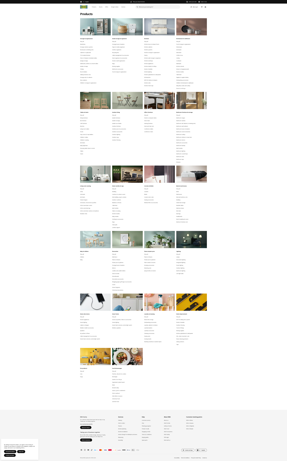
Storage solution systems (86, 47)
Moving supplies (116, 66)
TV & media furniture (85, 55)
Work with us (167, 440)
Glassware (178, 52)
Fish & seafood (116, 393)
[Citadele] (110, 450)
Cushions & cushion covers (118, 194)
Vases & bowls (115, 273)
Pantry (145, 55)
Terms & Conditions (147, 434)
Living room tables (84, 129)
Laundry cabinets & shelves (151, 325)
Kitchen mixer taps (148, 85)
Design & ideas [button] (114, 7)
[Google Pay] (138, 450)
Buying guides (145, 437)
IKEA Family (167, 434)
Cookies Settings (10, 455)
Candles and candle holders (118, 270)
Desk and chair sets (149, 126)
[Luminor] (119, 450)
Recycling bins (115, 52)
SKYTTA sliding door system (183, 319)
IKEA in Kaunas (189, 423)
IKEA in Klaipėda (190, 426)
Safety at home (168, 426)
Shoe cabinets (83, 80)
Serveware (178, 49)
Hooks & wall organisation (118, 61)
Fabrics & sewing (116, 211)
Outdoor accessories (117, 131)
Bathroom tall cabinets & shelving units (186, 123)
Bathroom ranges (180, 118)
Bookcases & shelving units (86, 49)
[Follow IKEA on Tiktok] (91, 450)
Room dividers (83, 72)
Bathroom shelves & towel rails (184, 137)
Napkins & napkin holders (182, 77)
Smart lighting (179, 265)
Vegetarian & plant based (118, 382)
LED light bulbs (180, 273)
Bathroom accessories (117, 69)
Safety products (180, 341)
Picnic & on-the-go (180, 88)
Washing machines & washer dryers (153, 341)
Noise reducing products (182, 339)
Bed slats (178, 211)
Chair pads (114, 224)
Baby (81, 259)
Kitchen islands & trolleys (150, 66)
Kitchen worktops (148, 61)
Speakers (82, 330)
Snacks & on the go (117, 379)
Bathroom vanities (180, 120)
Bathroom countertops (182, 154)
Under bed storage (180, 202)
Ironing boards (147, 339)
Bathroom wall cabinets (182, 126)
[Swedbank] (114, 450)
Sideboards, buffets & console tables (89, 63)
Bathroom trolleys (180, 134)
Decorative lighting (181, 259)
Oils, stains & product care (182, 336)
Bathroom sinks (180, 156)
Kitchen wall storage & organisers (152, 58)
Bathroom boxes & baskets (183, 129)
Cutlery (178, 58)
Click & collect (121, 423)
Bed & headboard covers (182, 219)
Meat (113, 385)
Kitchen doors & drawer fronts (151, 44)
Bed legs (178, 213)
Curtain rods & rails (149, 197)
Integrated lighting (180, 262)
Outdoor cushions (116, 200)
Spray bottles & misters (150, 270)
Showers (178, 162)
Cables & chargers (84, 325)
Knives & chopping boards (182, 69)
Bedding (114, 191)
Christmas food (116, 398)
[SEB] (124, 450)
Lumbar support (116, 227)
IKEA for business (168, 431)
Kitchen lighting (148, 72)
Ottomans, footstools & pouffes (88, 202)
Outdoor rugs (115, 137)
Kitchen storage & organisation (152, 52)
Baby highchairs (84, 145)
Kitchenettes (147, 77)
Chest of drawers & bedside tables (88, 58)
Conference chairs (148, 131)
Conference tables (148, 129)
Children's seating (84, 140)
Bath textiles (179, 148)
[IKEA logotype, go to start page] (83, 6)
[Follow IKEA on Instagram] (85, 450)
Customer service (146, 420)
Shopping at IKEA (146, 431)
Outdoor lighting (116, 134)
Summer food (115, 401)
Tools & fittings (180, 328)
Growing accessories (149, 265)
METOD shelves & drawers (150, 80)
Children (82, 257)
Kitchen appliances (148, 63)
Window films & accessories (151, 202)
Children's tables (84, 137)
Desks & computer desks (150, 118)
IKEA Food (166, 429)
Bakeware (178, 63)
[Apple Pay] (133, 450)
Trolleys (82, 69)
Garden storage (84, 66)
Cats (81, 374)
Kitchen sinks (147, 83)
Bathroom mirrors (180, 140)
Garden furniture (116, 118)
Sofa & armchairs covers (86, 205)
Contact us (204, 457)
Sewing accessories (149, 200)
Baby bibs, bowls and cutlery (183, 85)
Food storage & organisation (119, 72)
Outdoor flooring (116, 140)
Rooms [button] (100, 7)
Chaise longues (83, 200)
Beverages (114, 376)
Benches (82, 126)
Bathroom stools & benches (183, 131)
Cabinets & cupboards (85, 52)
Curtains (146, 191)
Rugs (113, 222)
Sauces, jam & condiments (118, 390)
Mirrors (114, 268)
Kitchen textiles (180, 72)
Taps (177, 344)
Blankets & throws (116, 202)
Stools (81, 131)
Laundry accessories (149, 330)
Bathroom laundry (180, 145)
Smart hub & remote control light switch (90, 339)
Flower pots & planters (117, 262)
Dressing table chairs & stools (87, 148)
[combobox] (157, 7)
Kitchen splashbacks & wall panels (152, 74)
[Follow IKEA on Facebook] (81, 450)
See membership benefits (86, 424)
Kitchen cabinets (148, 47)
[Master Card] (101, 450)
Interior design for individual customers (127, 434)
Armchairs (82, 142)
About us (166, 420)
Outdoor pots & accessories (119, 129)
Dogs (81, 376)
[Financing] (96, 450)
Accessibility (176, 457)
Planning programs (146, 426)
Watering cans (147, 268)
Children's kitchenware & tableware (184, 83)
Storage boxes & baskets (118, 44)
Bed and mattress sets (182, 197)
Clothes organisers (116, 49)
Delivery (120, 420)
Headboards (179, 216)
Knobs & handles (148, 69)
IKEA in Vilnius (189, 420)
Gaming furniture (148, 123)
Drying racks (147, 336)
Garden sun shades (116, 123)
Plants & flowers (116, 259)
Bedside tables (179, 205)
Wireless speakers (116, 328)
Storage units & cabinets (86, 77)
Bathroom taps (180, 159)
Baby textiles (115, 216)
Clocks (113, 284)
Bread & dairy (115, 387)
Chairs (81, 154)
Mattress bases (180, 208)
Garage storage (84, 61)
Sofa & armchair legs (85, 208)
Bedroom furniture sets (182, 222)
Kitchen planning (122, 429)
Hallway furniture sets (85, 74)
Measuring (120, 437)
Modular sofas (83, 213)
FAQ (143, 423)
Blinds (145, 194)
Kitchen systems (148, 49)
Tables (81, 151)
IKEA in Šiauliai (189, 429)
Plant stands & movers (149, 262)
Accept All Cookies (10, 451)
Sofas (81, 191)
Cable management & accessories (120, 55)
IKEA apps (166, 437)
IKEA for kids (167, 423)
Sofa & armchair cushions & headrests (89, 211)
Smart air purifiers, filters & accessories (121, 319)
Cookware (178, 61)
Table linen (178, 74)
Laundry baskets (148, 328)
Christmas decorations (117, 290)
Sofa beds (82, 194)
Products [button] (94, 7)
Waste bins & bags (148, 319)
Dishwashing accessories (182, 80)
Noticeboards (115, 276)
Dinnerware (179, 47)
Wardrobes (82, 44)
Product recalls (145, 429)
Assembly (120, 440)
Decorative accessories (118, 279)
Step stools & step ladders (86, 134)
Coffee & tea (179, 55)
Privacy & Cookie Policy (196, 457)
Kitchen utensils (180, 66)
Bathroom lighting (180, 151)
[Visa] (105, 450)
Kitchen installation (123, 431)
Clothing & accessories (117, 219)
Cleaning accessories (149, 333)
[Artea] (128, 450)
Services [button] (123, 7)
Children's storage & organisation (88, 83)
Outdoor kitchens (116, 126)
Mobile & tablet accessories (87, 328)
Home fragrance (116, 287)
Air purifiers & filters (85, 333)
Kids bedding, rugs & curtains (119, 197)
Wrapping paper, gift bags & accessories (122, 282)
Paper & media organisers (118, 47)
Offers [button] (106, 7)
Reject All (21, 451)
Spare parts (144, 440)
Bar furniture (83, 120)
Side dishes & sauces (117, 396)
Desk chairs (147, 120)
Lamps (178, 257)
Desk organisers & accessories (119, 58)
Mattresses (179, 194)
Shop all (82, 41)
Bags (113, 63)
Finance (120, 426)
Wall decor (114, 257)
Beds (177, 191)
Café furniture (83, 123)
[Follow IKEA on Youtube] (88, 450)
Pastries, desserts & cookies (119, 374)
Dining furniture (84, 118)
